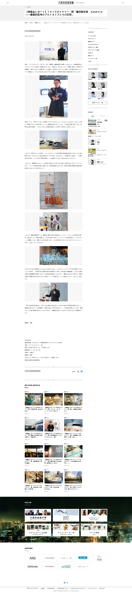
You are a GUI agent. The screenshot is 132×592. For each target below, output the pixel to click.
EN (124, 2)
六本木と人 (90, 52)
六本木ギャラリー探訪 (93, 47)
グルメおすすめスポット (93, 44)
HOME (26, 22)
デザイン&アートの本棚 (93, 50)
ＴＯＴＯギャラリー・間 (35, 31)
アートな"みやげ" (92, 36)
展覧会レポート (38, 22)
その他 (89, 61)
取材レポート (91, 55)
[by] (66, 2)
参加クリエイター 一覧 (97, 102)
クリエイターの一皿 (92, 58)
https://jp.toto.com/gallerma (32, 360)
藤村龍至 (27, 31)
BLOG (31, 22)
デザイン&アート (92, 38)
